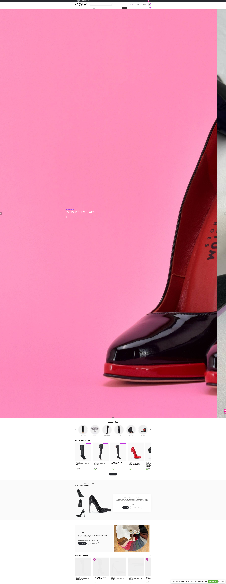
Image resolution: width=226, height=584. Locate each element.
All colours (82, 543)
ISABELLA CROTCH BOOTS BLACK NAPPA (82, 579)
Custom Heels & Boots (107, 7)
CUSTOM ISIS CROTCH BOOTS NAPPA (116, 463)
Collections (117, 7)
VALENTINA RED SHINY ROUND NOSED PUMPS (134, 464)
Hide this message (212, 581)
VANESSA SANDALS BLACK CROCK (117, 579)
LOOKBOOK (125, 7)
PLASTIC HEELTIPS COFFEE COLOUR (135, 579)
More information (93, 543)
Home (94, 7)
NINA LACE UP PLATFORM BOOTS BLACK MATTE (100, 578)
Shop (98, 7)
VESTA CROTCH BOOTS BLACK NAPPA (99, 464)
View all (112, 474)
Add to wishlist (135, 507)
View (125, 507)
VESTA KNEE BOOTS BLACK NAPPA (82, 464)
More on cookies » (221, 581)
